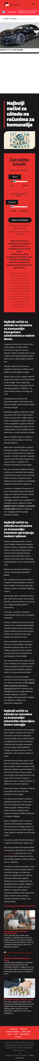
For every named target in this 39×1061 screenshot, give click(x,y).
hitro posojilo (9, 853)
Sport (9, 1034)
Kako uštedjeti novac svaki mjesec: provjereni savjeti (16, 932)
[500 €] (14, 181)
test (29, 898)
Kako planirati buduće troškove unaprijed (19, 999)
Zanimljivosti (24, 1034)
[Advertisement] (19, 72)
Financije (23, 1029)
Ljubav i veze (26, 1032)
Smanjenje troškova (19, 898)
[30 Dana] (11, 206)
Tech (15, 1034)
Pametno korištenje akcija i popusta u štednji (17, 959)
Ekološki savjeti (15, 896)
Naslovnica (14, 1029)
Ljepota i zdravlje (12, 1032)
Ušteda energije (9, 901)
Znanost (18, 1037)
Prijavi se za (20, 220)
